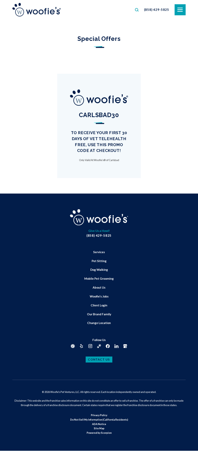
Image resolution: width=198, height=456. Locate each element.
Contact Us (99, 359)
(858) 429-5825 (156, 9)
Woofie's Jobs (99, 296)
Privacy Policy (99, 415)
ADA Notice (99, 424)
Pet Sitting (99, 261)
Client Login (99, 305)
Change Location (99, 323)
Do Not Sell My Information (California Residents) (99, 419)
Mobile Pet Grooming (99, 278)
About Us (99, 287)
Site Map (99, 428)
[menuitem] (99, 252)
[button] (8, 448)
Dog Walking (99, 269)
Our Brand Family (99, 314)
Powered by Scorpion (99, 432)
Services (99, 252)
